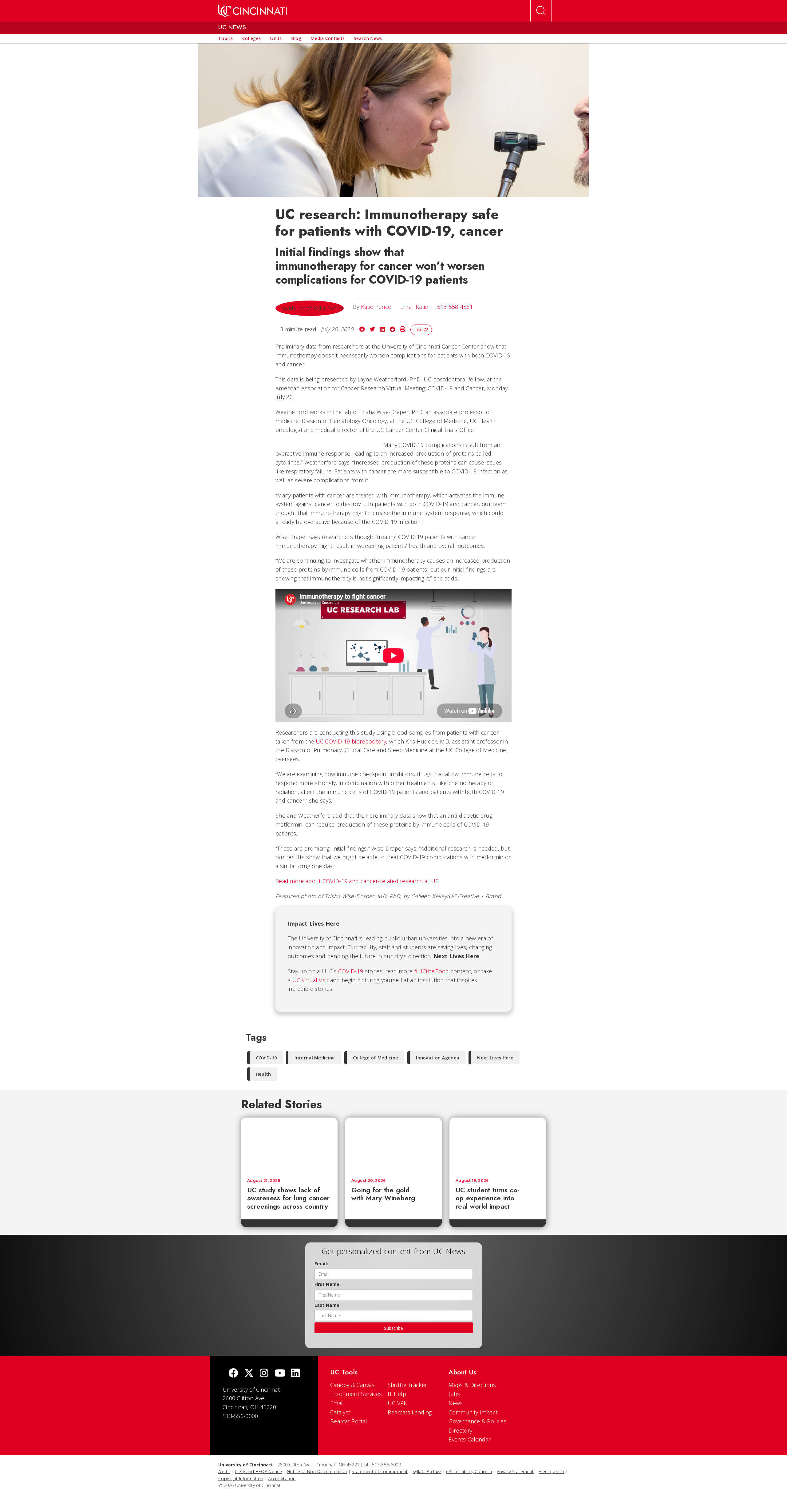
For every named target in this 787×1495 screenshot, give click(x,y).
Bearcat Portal (348, 1421)
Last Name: (327, 1305)
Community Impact (473, 1412)
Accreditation (281, 1478)
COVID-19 (350, 971)
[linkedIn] (295, 1373)
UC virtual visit (310, 980)
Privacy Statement (515, 1471)
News (456, 1403)
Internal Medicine (315, 1058)
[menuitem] (226, 38)
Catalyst (340, 1412)
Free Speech (551, 1471)
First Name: (327, 1284)
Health (263, 1074)
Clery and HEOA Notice (258, 1471)
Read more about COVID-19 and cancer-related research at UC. (357, 881)
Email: (321, 1263)
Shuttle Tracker (407, 1385)
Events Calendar (470, 1439)
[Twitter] (249, 1373)
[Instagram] (264, 1373)
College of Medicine (375, 1058)
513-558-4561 (455, 306)
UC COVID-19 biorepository (351, 741)
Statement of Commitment (380, 1471)
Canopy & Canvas (352, 1385)
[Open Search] (541, 11)
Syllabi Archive (427, 1471)
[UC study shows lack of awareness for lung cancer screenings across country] (289, 1145)
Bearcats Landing (410, 1412)
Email (337, 1403)
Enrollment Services (356, 1393)
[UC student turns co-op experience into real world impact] (497, 1145)
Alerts (224, 1471)
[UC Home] (252, 11)
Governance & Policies (477, 1421)
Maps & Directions (472, 1385)
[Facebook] (233, 1373)
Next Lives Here (495, 1058)
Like (419, 330)
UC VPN (398, 1403)
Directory (460, 1430)
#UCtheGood (431, 971)
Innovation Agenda (437, 1058)
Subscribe (393, 1328)
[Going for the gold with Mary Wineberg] (393, 1145)
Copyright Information (240, 1478)
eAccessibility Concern (469, 1471)
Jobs (454, 1393)
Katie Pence (376, 306)
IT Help (397, 1393)
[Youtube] (280, 1373)
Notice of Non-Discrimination (317, 1471)
